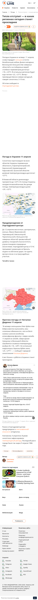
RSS (24, 574)
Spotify (25, 567)
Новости (15, 8)
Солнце (6, 451)
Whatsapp (8, 578)
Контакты (5, 536)
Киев (4, 505)
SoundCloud (27, 571)
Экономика (31, 8)
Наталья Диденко (20, 353)
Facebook (8, 574)
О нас (4, 531)
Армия (22, 8)
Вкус (4, 497)
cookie (17, 598)
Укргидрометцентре (10, 86)
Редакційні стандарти (22, 545)
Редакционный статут (24, 541)
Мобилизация (7, 513)
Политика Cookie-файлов (24, 549)
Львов (21, 505)
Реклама (5, 539)
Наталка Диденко (18, 451)
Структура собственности (7, 542)
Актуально (6, 490)
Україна (7, 8)
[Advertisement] (19, 111)
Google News (27, 564)
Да (35, 598)
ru (29, 3)
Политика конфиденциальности (26, 536)
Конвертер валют (8, 551)
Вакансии (5, 533)
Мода (21, 513)
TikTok (25, 561)
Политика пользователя (23, 532)
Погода (13, 12)
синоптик (29, 451)
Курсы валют (6, 548)
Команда (5, 546)
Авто (21, 490)
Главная (4, 12)
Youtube (8, 561)
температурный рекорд (11, 441)
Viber (7, 567)
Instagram (8, 571)
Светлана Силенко (10, 460)
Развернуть (19, 521)
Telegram (8, 564)
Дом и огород (24, 497)
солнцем (18, 60)
